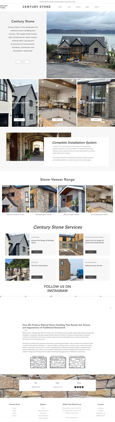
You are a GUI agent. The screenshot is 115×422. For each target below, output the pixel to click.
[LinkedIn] (80, 387)
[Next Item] (110, 308)
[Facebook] (75, 387)
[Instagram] (83, 387)
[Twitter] (78, 387)
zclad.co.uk (75, 417)
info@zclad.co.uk (100, 413)
